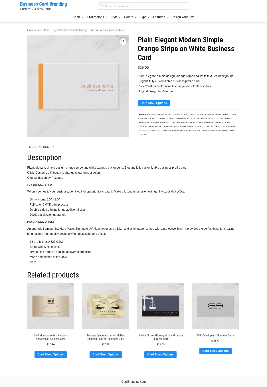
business (225, 126)
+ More (31, 262)
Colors (128, 17)
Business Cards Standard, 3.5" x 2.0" (177, 118)
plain (180, 130)
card (39, 30)
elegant (162, 130)
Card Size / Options (154, 103)
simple (232, 130)
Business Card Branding (43, 4)
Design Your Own (183, 17)
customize (165, 122)
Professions (95, 17)
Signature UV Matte (218, 130)
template (209, 126)
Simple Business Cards (191, 126)
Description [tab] (39, 146)
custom (155, 122)
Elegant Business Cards (185, 122)
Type (143, 17)
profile (159, 126)
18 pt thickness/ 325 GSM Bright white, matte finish (177, 114)
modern (172, 130)
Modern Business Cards (211, 122)
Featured (159, 17)
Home (77, 17)
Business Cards (213, 114)
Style (114, 17)
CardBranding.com (133, 381)
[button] (123, 41)
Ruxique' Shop (171, 126)
